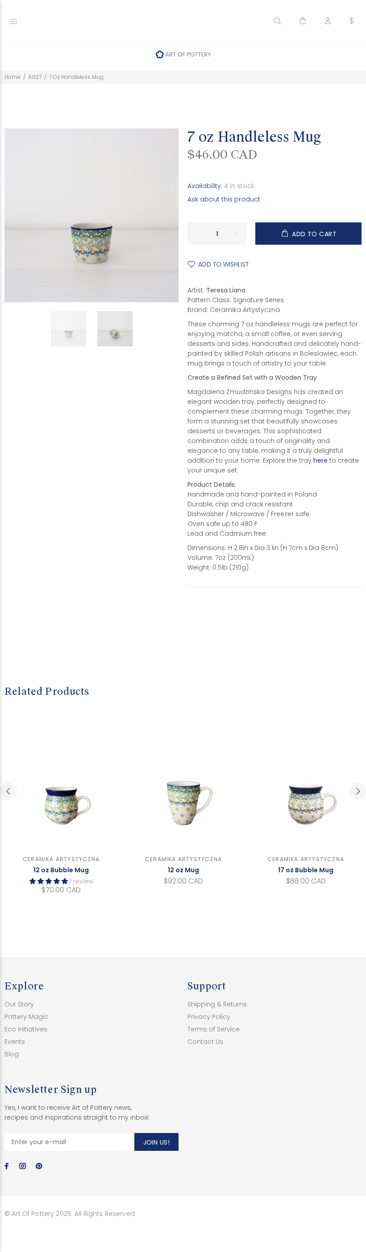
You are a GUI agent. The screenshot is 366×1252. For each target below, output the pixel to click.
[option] (74, 328)
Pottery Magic (26, 1016)
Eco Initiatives (25, 1029)
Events (14, 1041)
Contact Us (205, 1041)
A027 (35, 77)
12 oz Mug (183, 870)
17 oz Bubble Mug (305, 870)
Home (12, 77)
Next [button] (357, 791)
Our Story (19, 1004)
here (320, 460)
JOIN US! (156, 1142)
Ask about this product (223, 199)
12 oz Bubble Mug (61, 870)
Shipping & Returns (217, 1004)
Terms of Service (213, 1029)
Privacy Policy (208, 1016)
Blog (11, 1054)
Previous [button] (8, 791)
